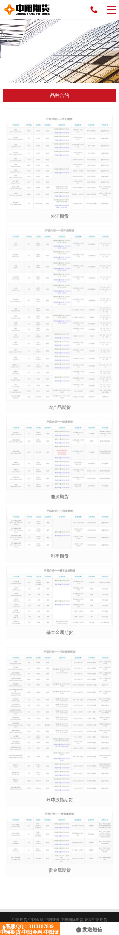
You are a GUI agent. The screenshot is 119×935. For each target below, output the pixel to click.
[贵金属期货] (59, 837)
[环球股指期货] (59, 720)
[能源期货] (59, 453)
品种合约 (59, 95)
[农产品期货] (59, 313)
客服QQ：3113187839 (93, 9)
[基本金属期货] (59, 596)
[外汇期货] (59, 162)
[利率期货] (59, 528)
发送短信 (92, 929)
